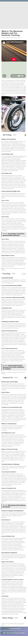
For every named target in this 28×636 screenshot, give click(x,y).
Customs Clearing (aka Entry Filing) (14, 633)
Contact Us (14, 27)
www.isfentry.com (5, 630)
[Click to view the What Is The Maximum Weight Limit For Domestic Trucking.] (14, 617)
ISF (11, 20)
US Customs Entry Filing (11, 623)
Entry (15, 20)
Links (22, 22)
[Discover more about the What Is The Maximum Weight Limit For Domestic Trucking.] (14, 273)
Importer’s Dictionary (18, 24)
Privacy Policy (23, 630)
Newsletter (7, 24)
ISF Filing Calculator (14, 628)
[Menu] (25, 17)
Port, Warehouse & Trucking (11, 22)
